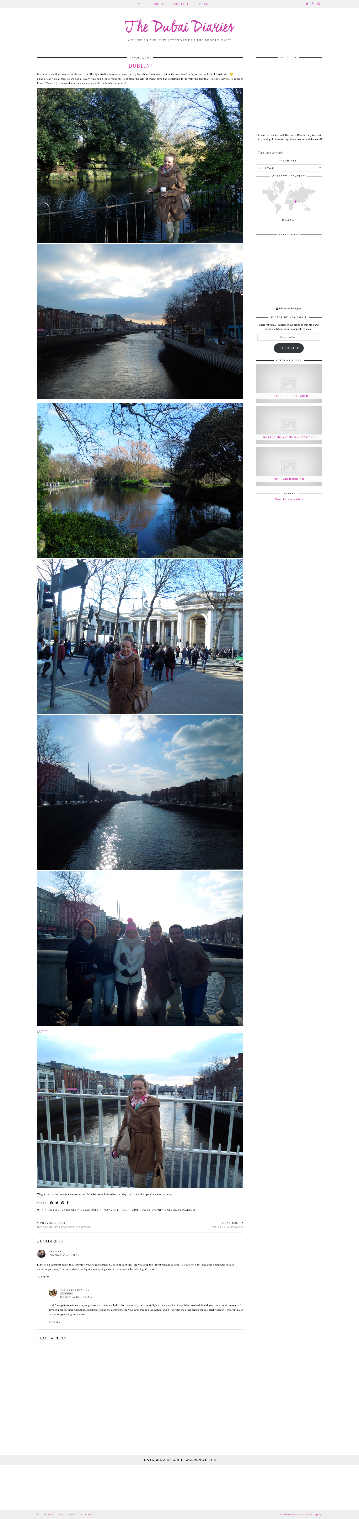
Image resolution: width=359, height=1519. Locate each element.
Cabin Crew (70, 1210)
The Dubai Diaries (180, 28)
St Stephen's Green (161, 1210)
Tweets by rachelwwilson (289, 499)
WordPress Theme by (300, 1514)
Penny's (109, 1210)
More (203, 3)
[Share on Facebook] (51, 1203)
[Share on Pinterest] (63, 1203)
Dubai (85, 1210)
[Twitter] (307, 4)
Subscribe (289, 348)
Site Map (87, 1514)
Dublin (96, 1210)
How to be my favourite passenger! (65, 1225)
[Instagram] (313, 4)
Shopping (138, 1210)
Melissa (55, 1251)
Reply (45, 1277)
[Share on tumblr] (68, 1203)
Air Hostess (51, 1210)
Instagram (179, 1459)
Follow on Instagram (290, 308)
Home (138, 3)
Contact (181, 3)
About (158, 3)
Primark (123, 1210)
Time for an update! (227, 1225)
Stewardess (187, 1210)
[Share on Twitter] (57, 1203)
